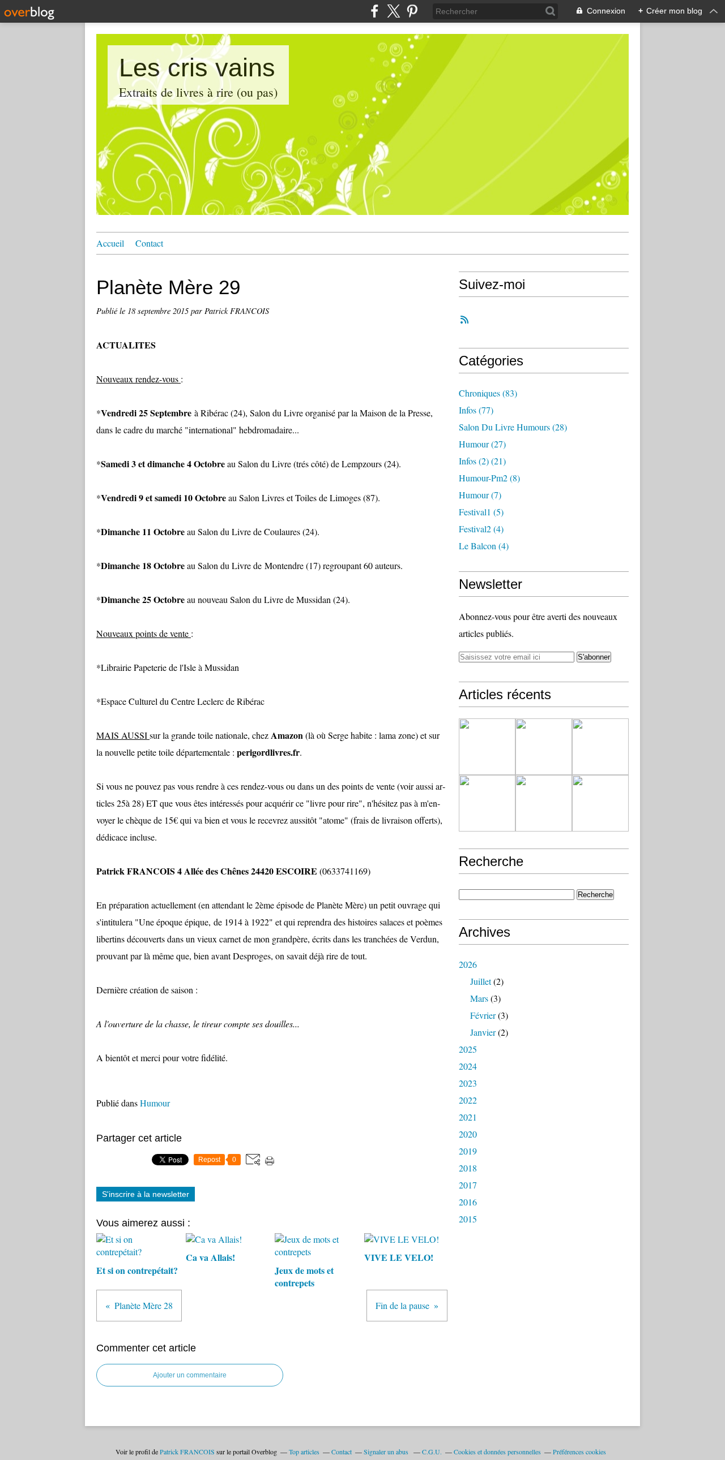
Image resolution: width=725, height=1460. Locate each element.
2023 (468, 1083)
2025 (468, 1049)
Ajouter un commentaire (190, 1375)
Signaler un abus (387, 1451)
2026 (468, 964)
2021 (468, 1117)
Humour (155, 1103)
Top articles (304, 1451)
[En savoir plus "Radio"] (487, 803)
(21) (482, 461)
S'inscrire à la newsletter (145, 1194)
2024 (468, 1066)
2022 (468, 1100)
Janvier (483, 1032)
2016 (468, 1202)
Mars (479, 998)
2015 (468, 1219)
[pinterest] (412, 11)
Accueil (110, 243)
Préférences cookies (579, 1451)
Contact (149, 243)
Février (483, 1015)
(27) (482, 444)
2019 (468, 1151)
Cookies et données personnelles (497, 1451)
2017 (468, 1185)
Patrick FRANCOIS (187, 1451)
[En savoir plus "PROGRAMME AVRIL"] (600, 746)
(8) (489, 478)
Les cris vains (197, 67)
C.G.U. (432, 1451)
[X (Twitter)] (393, 11)
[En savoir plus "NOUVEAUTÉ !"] (600, 803)
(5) (481, 512)
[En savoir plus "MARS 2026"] (543, 803)
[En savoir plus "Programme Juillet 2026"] (543, 746)
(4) (481, 529)
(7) (480, 495)
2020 (468, 1134)
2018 (468, 1168)
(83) (488, 393)
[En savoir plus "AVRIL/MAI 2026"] (487, 746)
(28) (513, 427)
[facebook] (375, 11)
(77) (476, 410)
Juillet (480, 981)
